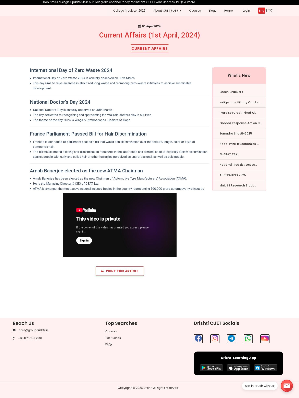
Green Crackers (231, 92)
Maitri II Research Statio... (237, 185)
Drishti (148, 388)
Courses (195, 11)
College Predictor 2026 (129, 11)
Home (228, 11)
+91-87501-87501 (30, 338)
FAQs (108, 344)
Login (245, 11)
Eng (261, 11)
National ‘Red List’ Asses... (238, 165)
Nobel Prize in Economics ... (239, 144)
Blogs (212, 11)
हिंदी (270, 11)
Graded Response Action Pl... (240, 123)
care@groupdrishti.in (33, 330)
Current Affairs (149, 48)
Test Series (113, 338)
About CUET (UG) (166, 11)
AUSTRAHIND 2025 (232, 175)
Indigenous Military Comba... (240, 102)
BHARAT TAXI (228, 154)
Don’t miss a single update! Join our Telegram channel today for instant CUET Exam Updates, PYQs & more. (113, 2)
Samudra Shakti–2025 (235, 133)
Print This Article (121, 271)
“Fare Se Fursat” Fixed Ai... (237, 113)
